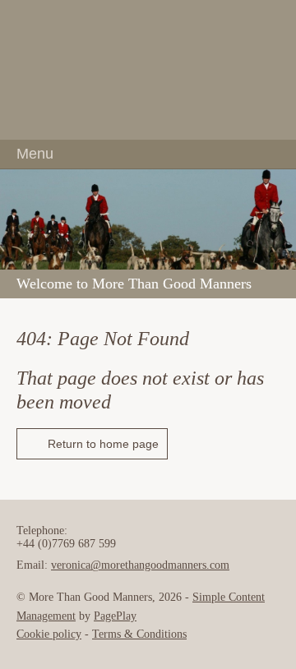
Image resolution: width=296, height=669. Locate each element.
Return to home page (103, 443)
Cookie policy (48, 634)
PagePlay (115, 616)
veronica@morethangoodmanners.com (140, 565)
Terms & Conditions (139, 634)
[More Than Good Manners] (148, 70)
